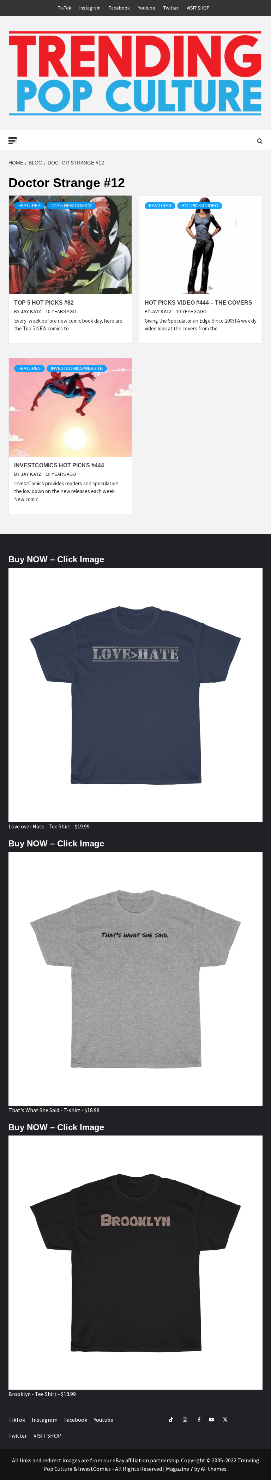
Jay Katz (31, 311)
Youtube (146, 8)
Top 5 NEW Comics (71, 205)
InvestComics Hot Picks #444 (59, 465)
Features (29, 205)
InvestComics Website (77, 368)
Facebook (119, 8)
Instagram (90, 8)
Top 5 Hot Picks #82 (44, 303)
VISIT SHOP (198, 8)
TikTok (64, 8)
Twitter (171, 8)
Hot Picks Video (199, 205)
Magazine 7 (179, 1468)
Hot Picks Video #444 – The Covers (198, 303)
